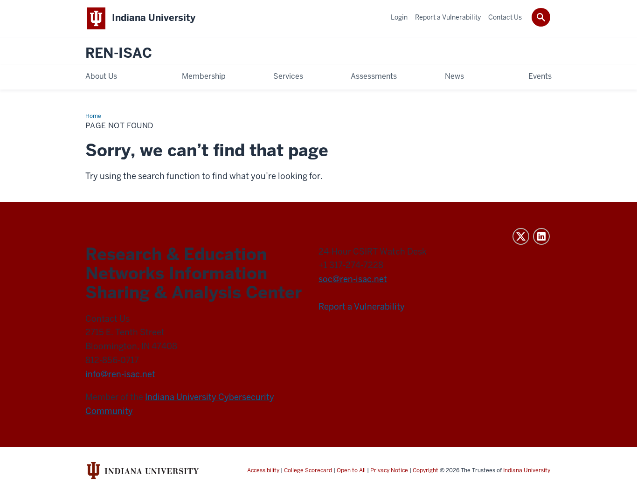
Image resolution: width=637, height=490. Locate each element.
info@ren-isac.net (120, 374)
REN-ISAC (118, 53)
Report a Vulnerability (361, 306)
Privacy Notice (389, 470)
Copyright (425, 470)
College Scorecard (308, 470)
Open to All (351, 470)
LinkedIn (541, 236)
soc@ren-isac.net (352, 279)
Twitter (520, 236)
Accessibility (263, 470)
